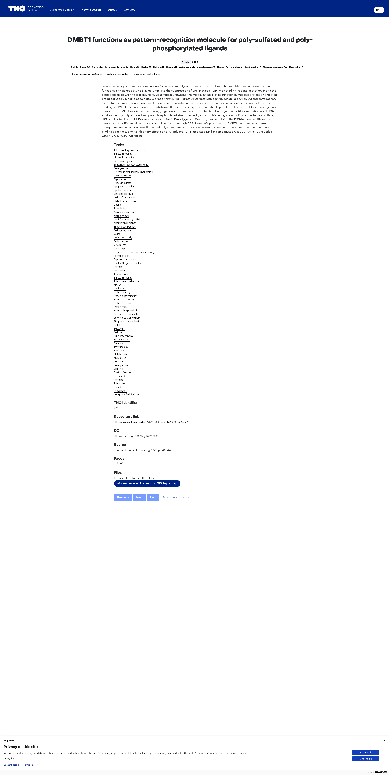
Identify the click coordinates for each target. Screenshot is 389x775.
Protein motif (121, 306)
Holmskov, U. (236, 67)
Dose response (122, 248)
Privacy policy (31, 765)
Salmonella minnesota (126, 314)
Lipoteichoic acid (123, 190)
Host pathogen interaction (128, 263)
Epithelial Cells (121, 376)
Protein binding (122, 292)
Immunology (121, 347)
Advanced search (62, 10)
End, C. (74, 67)
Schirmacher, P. (253, 67)
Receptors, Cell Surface (126, 394)
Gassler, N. (171, 67)
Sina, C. (74, 74)
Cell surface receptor (125, 197)
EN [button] (377, 10)
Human (118, 266)
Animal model (121, 215)
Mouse (117, 285)
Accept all (366, 752)
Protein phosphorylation (126, 310)
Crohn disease (121, 241)
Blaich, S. (134, 67)
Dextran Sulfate (122, 372)
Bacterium (119, 328)
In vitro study (121, 274)
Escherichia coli (122, 255)
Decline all (366, 758)
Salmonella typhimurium (127, 317)
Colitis (117, 234)
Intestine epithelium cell (127, 281)
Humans (118, 379)
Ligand (117, 204)
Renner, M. (97, 67)
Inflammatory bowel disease (130, 150)
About (112, 10)
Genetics (118, 343)
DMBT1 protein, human (126, 201)
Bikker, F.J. (84, 67)
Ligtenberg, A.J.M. (206, 67)
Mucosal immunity (124, 157)
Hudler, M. (146, 67)
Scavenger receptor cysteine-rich (131, 164)
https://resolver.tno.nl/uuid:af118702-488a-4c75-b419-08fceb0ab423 (151, 422)
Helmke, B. (158, 67)
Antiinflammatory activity (127, 219)
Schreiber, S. (125, 74)
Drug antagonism (123, 336)
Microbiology (120, 357)
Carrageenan (121, 168)
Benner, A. (222, 67)
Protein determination (126, 295)
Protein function (122, 303)
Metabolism (120, 354)
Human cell (120, 270)
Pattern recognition (124, 161)
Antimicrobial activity (125, 223)
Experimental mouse (125, 259)
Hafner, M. (97, 74)
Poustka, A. (139, 74)
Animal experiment (124, 212)
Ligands (118, 387)
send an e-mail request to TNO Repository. (149, 483)
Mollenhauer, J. (155, 74)
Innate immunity (123, 153)
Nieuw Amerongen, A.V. (275, 67)
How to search (91, 10)
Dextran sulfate (122, 175)
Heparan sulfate (122, 182)
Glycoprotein (120, 179)
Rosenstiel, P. (296, 67)
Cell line (118, 332)
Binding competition (125, 226)
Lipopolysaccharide (124, 186)
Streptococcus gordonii (126, 321)
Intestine (119, 350)
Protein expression (124, 299)
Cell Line (118, 368)
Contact (129, 10)
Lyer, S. (124, 67)
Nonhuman (120, 288)
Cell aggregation (123, 230)
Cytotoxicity (120, 244)
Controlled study (123, 237)
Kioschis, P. (110, 74)
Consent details (11, 765)
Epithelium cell (122, 339)
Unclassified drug (123, 193)
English (8, 740)
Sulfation (118, 325)
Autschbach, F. (187, 67)
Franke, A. (85, 74)
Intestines (119, 383)
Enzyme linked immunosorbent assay (134, 252)
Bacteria (118, 361)
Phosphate (120, 208)
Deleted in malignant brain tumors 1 (133, 172)
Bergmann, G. (112, 67)
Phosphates (120, 390)
